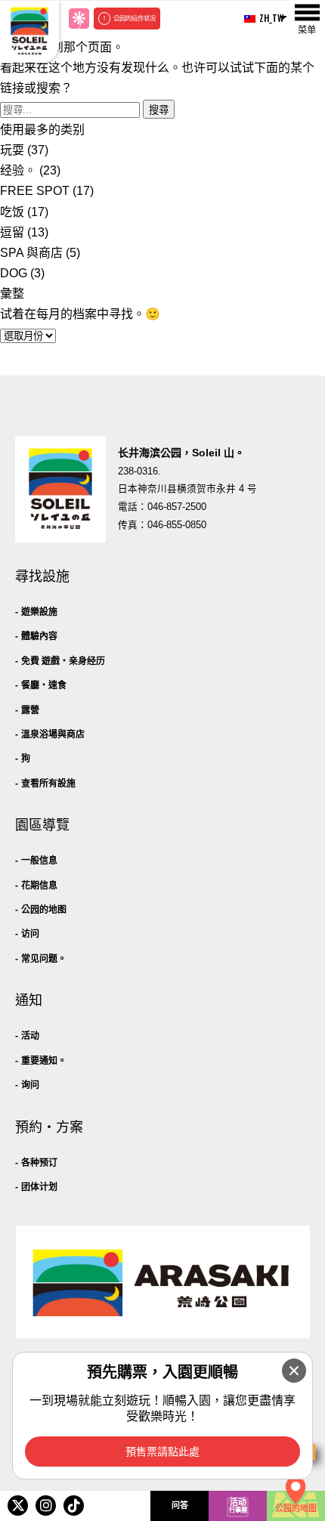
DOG (13, 273)
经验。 (18, 170)
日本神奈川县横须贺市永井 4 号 (187, 489)
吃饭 (12, 212)
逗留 (12, 232)
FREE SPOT (35, 190)
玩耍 (12, 150)
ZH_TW (266, 17)
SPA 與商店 (31, 252)
